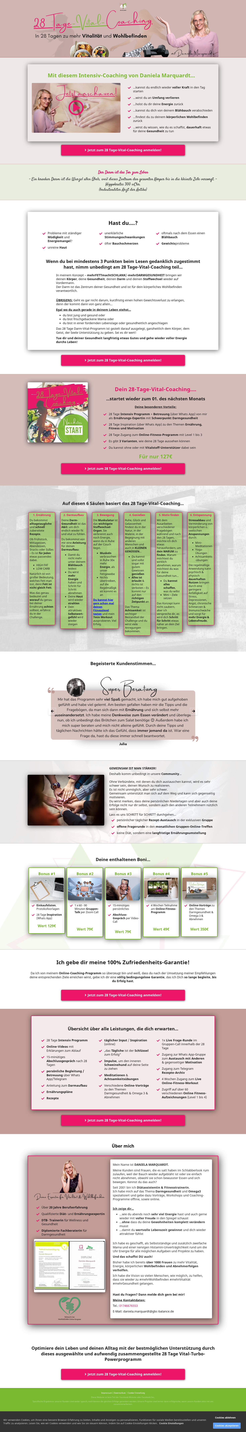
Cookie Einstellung (136, 1392)
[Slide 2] (123, 748)
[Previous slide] (52, 711)
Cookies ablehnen (225, 1417)
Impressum (106, 1392)
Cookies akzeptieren (227, 1425)
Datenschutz (120, 1392)
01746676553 (128, 1306)
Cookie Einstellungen (171, 1423)
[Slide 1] (120, 748)
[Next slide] (193, 711)
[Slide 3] (126, 748)
